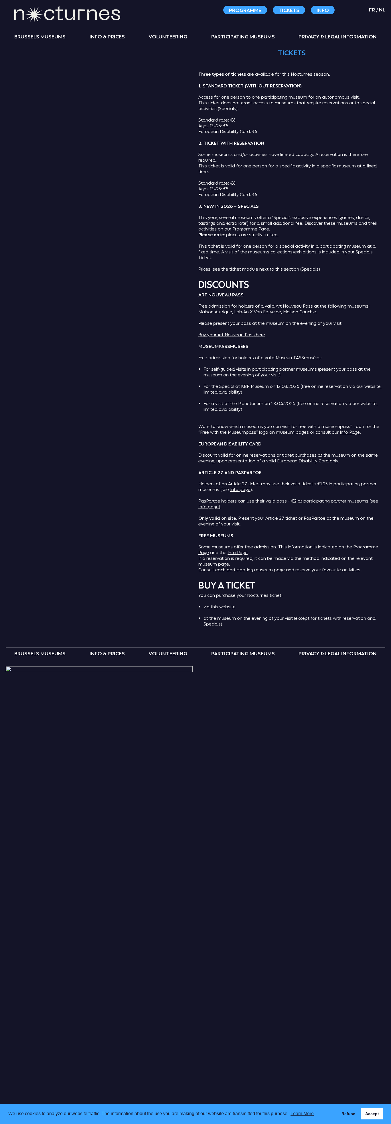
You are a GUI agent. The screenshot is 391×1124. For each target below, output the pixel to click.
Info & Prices (107, 37)
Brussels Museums (40, 37)
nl (382, 10)
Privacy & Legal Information (338, 37)
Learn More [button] (302, 1113)
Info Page (350, 432)
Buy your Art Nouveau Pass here (231, 335)
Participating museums (243, 37)
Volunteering (168, 37)
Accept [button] (372, 1113)
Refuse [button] (348, 1113)
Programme (245, 10)
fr (372, 10)
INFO (323, 10)
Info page (240, 490)
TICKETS (289, 10)
